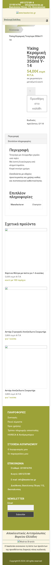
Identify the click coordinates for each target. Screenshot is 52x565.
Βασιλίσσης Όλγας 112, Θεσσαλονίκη (27, 7)
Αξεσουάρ (14, 29)
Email (10, 503)
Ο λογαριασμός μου (18, 449)
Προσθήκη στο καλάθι (37, 103)
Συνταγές (12, 417)
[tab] (26, 136)
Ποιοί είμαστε (15, 422)
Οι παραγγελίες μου (18, 453)
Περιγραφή (13, 136)
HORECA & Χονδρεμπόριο (21, 434)
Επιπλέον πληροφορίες (19, 141)
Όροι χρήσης (14, 426)
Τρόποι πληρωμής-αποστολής (23, 430)
